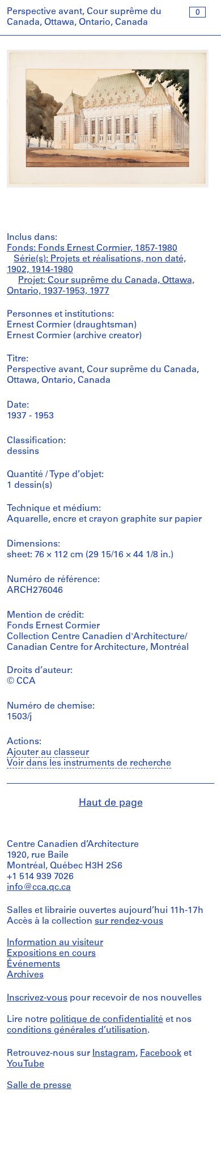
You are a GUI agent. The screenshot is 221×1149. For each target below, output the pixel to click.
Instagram (113, 1053)
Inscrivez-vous (37, 998)
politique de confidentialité (106, 1019)
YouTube (25, 1064)
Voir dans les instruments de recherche (89, 763)
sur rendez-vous (129, 921)
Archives (25, 975)
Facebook (160, 1053)
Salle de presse (39, 1085)
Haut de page (111, 803)
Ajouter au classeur (48, 752)
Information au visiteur (55, 942)
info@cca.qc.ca (39, 887)
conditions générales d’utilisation (77, 1030)
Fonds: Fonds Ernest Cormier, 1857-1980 (92, 248)
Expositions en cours (51, 953)
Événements (33, 964)
